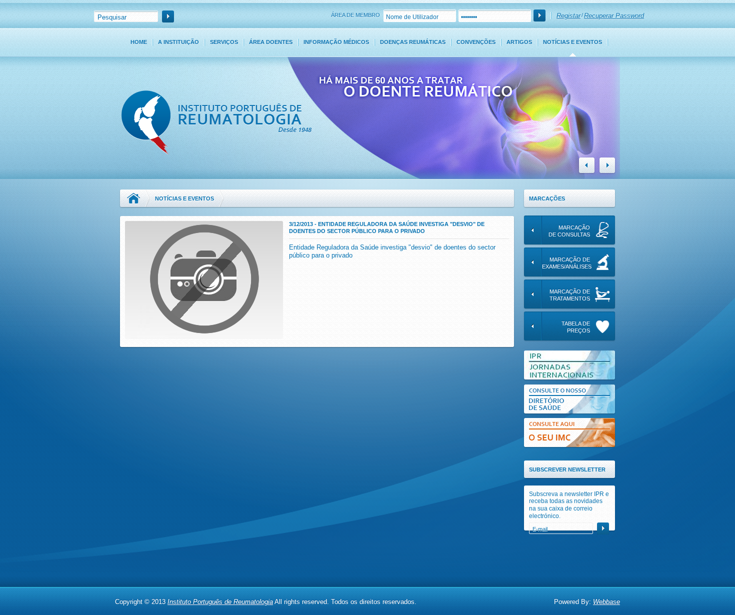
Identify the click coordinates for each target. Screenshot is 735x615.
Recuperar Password (614, 16)
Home (138, 42)
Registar (568, 16)
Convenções (476, 42)
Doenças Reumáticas (413, 42)
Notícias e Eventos (572, 42)
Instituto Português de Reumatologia (220, 602)
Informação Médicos (336, 42)
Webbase (606, 602)
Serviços (224, 42)
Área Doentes (270, 42)
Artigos (519, 42)
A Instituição (178, 42)
